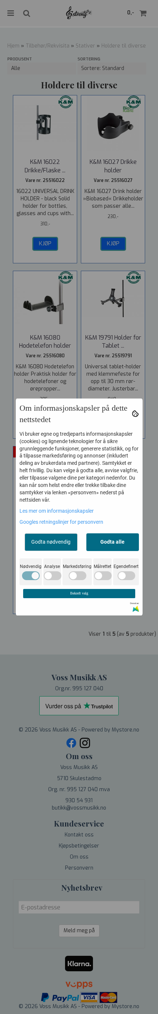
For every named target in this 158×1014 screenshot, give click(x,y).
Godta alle (112, 542)
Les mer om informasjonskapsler (56, 511)
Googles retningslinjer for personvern (61, 522)
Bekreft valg (79, 593)
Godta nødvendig (51, 542)
